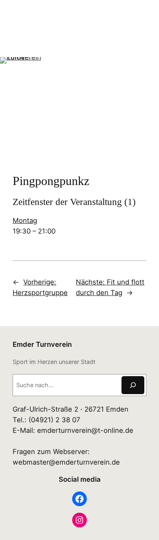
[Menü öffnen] (5, 145)
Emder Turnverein (42, 344)
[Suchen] (132, 385)
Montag (25, 220)
